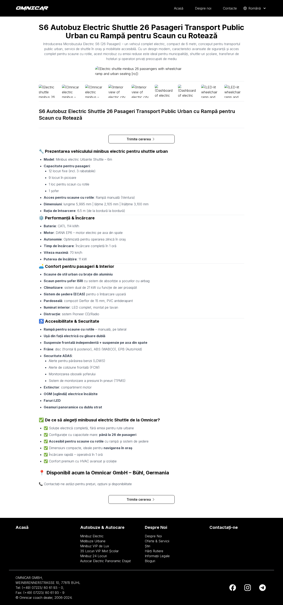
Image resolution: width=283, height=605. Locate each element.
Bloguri (150, 561)
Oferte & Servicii (157, 541)
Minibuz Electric (92, 536)
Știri (147, 546)
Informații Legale (157, 556)
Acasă (178, 8)
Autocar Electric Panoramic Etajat (105, 561)
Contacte (230, 8)
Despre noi (203, 8)
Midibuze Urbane (92, 541)
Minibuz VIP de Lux (94, 546)
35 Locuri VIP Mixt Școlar (99, 551)
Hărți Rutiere (154, 551)
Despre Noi (153, 536)
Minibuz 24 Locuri (93, 556)
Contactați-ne (223, 527)
